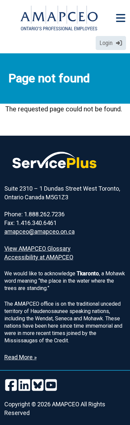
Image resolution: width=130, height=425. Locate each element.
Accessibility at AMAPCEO (38, 257)
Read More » (20, 357)
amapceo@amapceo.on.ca (39, 231)
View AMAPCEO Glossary (37, 248)
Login (106, 42)
